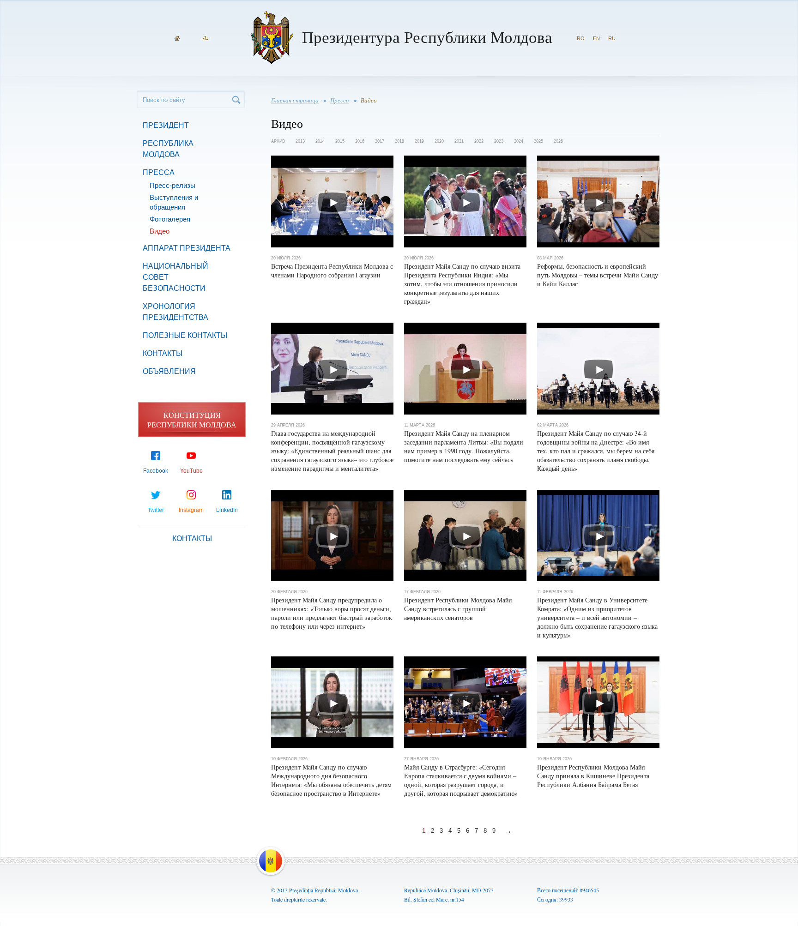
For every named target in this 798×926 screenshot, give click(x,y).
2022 (479, 141)
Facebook (155, 471)
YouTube (191, 471)
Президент (166, 125)
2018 (399, 141)
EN (596, 38)
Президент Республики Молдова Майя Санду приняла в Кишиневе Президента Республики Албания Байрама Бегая (593, 776)
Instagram (191, 510)
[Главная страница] (177, 38)
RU (612, 38)
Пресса (159, 172)
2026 (558, 141)
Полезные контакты (185, 335)
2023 (498, 141)
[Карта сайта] (205, 38)
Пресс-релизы (172, 185)
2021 (459, 141)
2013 (300, 141)
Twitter (156, 510)
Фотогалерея (170, 219)
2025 (538, 141)
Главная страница (295, 100)
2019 (419, 141)
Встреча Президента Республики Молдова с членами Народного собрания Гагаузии (332, 270)
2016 (359, 141)
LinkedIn (227, 510)
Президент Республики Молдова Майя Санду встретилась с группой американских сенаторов (458, 608)
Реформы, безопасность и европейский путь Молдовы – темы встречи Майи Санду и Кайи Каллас (597, 275)
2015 (340, 141)
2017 (379, 141)
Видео (159, 231)
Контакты (162, 353)
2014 (320, 141)
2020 (439, 141)
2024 (518, 141)
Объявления (169, 371)
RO (581, 38)
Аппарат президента (186, 248)
